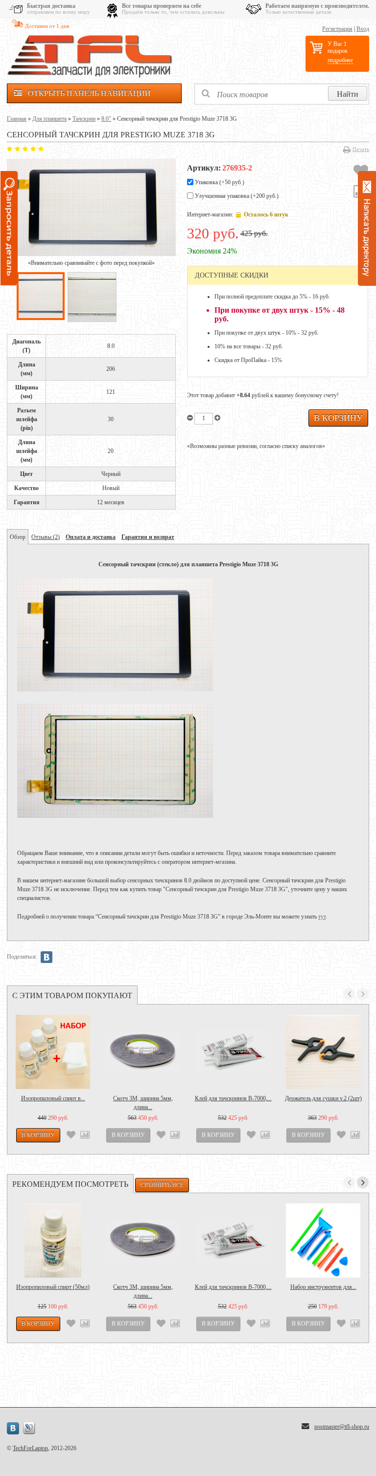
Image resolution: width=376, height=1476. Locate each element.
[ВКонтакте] (46, 957)
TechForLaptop (30, 1448)
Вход (362, 28)
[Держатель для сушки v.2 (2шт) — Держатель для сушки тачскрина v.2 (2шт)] (323, 1052)
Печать (360, 149)
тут (322, 916)
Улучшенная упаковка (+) (236, 196)
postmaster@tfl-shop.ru (341, 1426)
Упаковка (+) (218, 182)
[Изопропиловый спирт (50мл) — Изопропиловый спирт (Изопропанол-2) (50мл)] (53, 1240)
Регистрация (337, 28)
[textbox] (281, 94)
